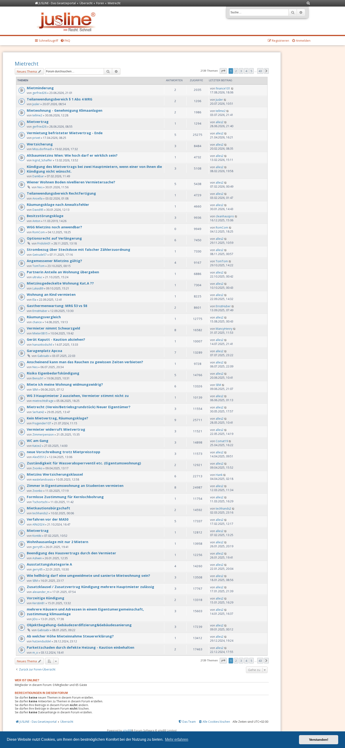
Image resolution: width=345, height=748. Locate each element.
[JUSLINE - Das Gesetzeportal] (67, 21)
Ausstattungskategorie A (49, 564)
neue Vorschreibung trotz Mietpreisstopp (63, 451)
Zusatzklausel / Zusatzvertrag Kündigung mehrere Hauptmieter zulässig (90, 586)
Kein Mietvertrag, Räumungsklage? (57, 418)
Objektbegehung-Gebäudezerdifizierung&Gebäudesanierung (79, 624)
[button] (223, 71)
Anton (36, 221)
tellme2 (37, 115)
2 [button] (236, 71)
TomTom (38, 266)
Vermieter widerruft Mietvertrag (56, 429)
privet (36, 138)
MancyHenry (224, 329)
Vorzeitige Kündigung (45, 598)
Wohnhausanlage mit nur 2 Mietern (57, 541)
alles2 (219, 122)
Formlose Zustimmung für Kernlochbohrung (65, 496)
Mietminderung (40, 87)
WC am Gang (37, 440)
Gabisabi (43, 356)
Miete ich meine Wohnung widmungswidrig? (65, 384)
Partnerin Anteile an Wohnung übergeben (63, 272)
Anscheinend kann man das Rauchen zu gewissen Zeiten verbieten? (85, 361)
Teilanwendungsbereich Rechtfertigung (61, 193)
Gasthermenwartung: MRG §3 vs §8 (57, 305)
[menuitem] (308, 3)
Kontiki (36, 536)
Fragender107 (41, 423)
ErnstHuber (39, 311)
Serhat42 (38, 412)
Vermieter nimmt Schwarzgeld (53, 328)
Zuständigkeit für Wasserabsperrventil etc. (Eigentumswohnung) (84, 463)
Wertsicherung (40, 144)
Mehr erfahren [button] (176, 739)
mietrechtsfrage (43, 401)
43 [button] (260, 71)
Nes (39, 187)
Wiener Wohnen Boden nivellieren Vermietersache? (71, 182)
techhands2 (40, 513)
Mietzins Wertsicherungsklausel (55, 474)
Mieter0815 (40, 333)
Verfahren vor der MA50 (47, 519)
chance (37, 322)
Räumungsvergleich (44, 317)
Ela (34, 300)
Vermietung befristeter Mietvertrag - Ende (65, 132)
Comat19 (222, 441)
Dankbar (38, 176)
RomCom (38, 232)
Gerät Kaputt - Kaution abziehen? (56, 339)
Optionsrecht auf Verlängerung (54, 238)
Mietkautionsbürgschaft (48, 508)
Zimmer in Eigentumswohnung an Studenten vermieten (75, 485)
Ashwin (37, 558)
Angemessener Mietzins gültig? (54, 260)
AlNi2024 (38, 524)
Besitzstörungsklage (45, 215)
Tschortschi (40, 502)
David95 (37, 210)
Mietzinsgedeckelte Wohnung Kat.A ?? (60, 283)
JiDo (35, 619)
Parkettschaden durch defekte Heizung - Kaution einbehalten (80, 647)
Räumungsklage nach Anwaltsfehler (58, 204)
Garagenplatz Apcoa (44, 350)
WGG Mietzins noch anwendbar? (54, 227)
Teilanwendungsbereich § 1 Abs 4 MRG (59, 99)
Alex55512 (39, 457)
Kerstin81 (38, 603)
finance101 (223, 88)
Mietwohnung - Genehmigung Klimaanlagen (64, 110)
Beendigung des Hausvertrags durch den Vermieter (71, 553)
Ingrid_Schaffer (42, 160)
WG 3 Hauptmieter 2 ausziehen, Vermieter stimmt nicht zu (78, 395)
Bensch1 (38, 378)
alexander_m (41, 592)
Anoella (37, 198)
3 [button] (241, 71)
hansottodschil (42, 345)
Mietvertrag (38, 121)
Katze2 (36, 446)
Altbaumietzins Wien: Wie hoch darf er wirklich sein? (72, 155)
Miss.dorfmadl (42, 149)
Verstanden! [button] (318, 739)
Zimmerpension (43, 435)
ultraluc (37, 277)
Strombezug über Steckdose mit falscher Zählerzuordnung (78, 249)
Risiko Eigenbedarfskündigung (53, 373)
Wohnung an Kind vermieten (51, 294)
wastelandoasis (42, 479)
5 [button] (251, 71)
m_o (35, 653)
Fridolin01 (44, 243)
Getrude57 (39, 255)
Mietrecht (26, 63)
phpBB (127, 730)
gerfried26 (39, 93)
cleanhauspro (225, 216)
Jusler (36, 104)
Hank (219, 475)
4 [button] (246, 71)
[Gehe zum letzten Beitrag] (232, 88)
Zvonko (37, 468)
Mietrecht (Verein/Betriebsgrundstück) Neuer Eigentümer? (78, 406)
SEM (35, 390)
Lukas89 (37, 288)
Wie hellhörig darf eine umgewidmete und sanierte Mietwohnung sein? (88, 575)
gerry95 (37, 547)
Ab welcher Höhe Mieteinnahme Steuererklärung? (70, 636)
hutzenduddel (41, 641)
